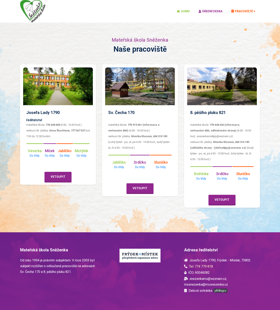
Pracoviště (244, 11)
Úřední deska (212, 11)
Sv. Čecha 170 (121, 112)
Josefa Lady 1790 (43, 112)
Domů (185, 11)
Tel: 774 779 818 (201, 266)
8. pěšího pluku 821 (208, 112)
